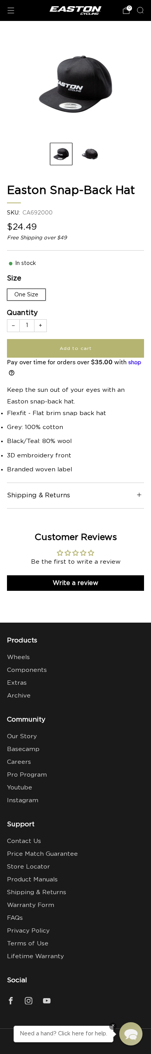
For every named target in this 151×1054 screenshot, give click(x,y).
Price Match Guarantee (42, 854)
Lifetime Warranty (35, 956)
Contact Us (24, 841)
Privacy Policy (28, 931)
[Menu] (11, 10)
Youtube (19, 788)
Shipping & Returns (36, 892)
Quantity (22, 313)
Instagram (22, 800)
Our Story (22, 736)
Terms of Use (27, 944)
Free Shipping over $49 (37, 238)
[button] (130, 1033)
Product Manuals (32, 880)
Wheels (18, 657)
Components (27, 670)
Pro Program (27, 775)
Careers (19, 762)
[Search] (140, 10)
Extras (17, 683)
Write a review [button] (75, 583)
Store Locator (28, 867)
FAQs (15, 918)
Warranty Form (30, 905)
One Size (26, 295)
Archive (19, 696)
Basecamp (23, 749)
